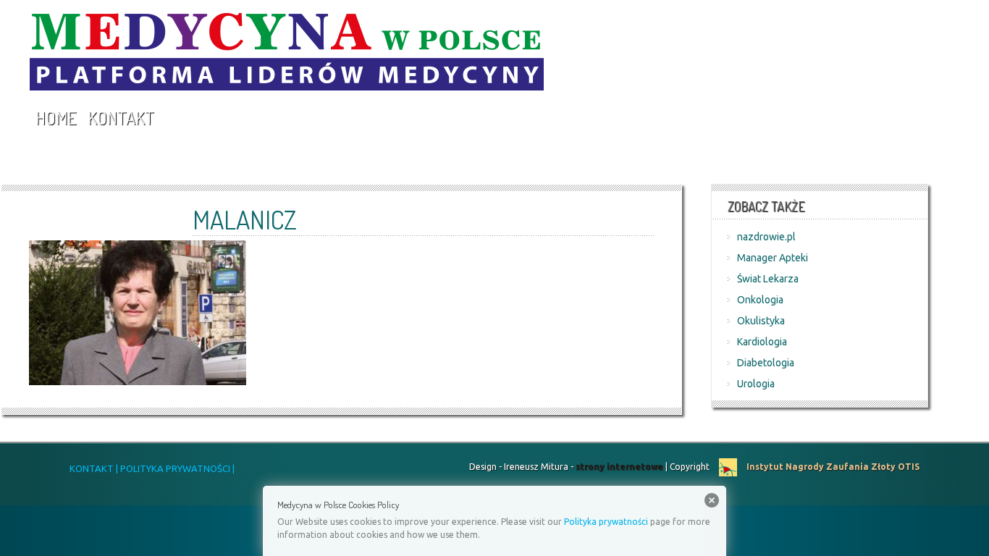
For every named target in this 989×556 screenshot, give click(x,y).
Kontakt (121, 117)
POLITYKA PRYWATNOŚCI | (176, 468)
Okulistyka (761, 321)
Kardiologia (762, 342)
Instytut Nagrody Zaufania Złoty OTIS (831, 466)
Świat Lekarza (768, 279)
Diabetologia (765, 362)
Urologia (756, 383)
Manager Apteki (772, 258)
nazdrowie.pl (766, 237)
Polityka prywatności (606, 521)
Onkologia (760, 300)
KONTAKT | (94, 468)
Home (55, 117)
